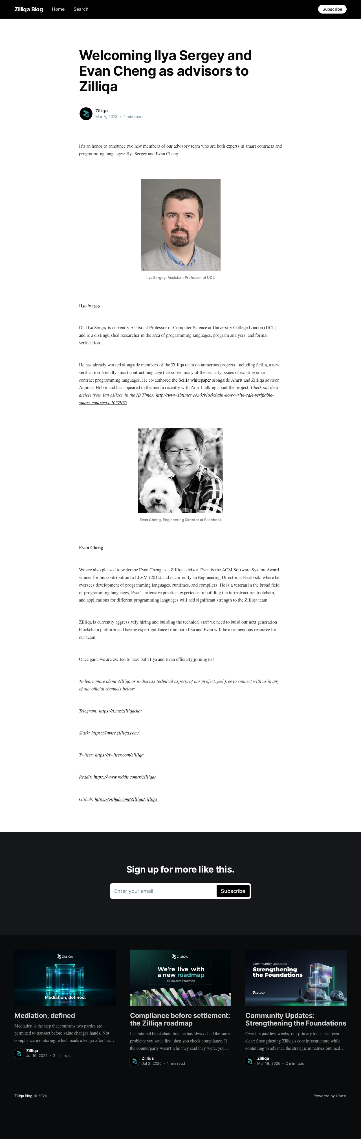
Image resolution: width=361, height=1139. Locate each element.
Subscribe (332, 9)
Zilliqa (101, 110)
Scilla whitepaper (195, 380)
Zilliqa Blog (28, 9)
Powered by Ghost (330, 1096)
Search (81, 9)
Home (58, 9)
